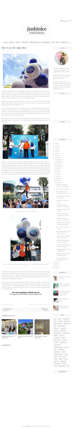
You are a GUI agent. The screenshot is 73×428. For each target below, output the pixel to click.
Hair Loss (64, 356)
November (58, 162)
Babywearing (63, 361)
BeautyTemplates (32, 426)
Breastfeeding (61, 349)
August (58, 168)
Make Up (61, 335)
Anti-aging (56, 330)
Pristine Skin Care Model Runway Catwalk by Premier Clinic (65, 293)
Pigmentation (57, 351)
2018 (56, 157)
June (57, 172)
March (57, 178)
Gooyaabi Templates (47, 426)
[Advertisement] (36, 14)
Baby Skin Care (57, 344)
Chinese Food (66, 333)
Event (11, 304)
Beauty (57, 42)
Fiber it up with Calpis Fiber (62, 189)
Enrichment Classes (58, 354)
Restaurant (66, 321)
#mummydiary (66, 318)
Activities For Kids (45, 42)
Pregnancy (56, 328)
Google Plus (37, 294)
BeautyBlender (57, 363)
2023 (56, 147)
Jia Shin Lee (5, 50)
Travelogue (64, 42)
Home (6, 42)
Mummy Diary (25, 42)
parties (55, 356)
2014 (56, 268)
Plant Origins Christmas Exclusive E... (41, 337)
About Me (11, 42)
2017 (56, 262)
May (57, 174)
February (58, 180)
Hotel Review (57, 337)
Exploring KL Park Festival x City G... (25, 337)
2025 (56, 143)
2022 (56, 149)
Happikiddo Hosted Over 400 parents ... (8, 337)
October (58, 164)
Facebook (25, 294)
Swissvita (64, 351)
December (58, 160)
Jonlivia (66, 354)
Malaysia (66, 347)
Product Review (57, 340)
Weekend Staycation (34, 42)
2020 (56, 153)
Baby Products (67, 323)
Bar (59, 356)
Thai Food (65, 340)
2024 (56, 145)
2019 (56, 155)
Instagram (13, 294)
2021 (56, 151)
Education (56, 342)
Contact (18, 42)
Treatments (63, 330)
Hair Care (63, 337)
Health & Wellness (58, 323)
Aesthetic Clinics (57, 333)
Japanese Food (63, 342)
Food (52, 42)
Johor (55, 366)
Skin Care (60, 321)
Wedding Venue (62, 366)
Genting (64, 363)
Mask (55, 349)
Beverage (7, 304)
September (58, 166)
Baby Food (56, 361)
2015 (56, 266)
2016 (56, 264)
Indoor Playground (58, 347)
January (58, 182)
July (57, 170)
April (57, 176)
